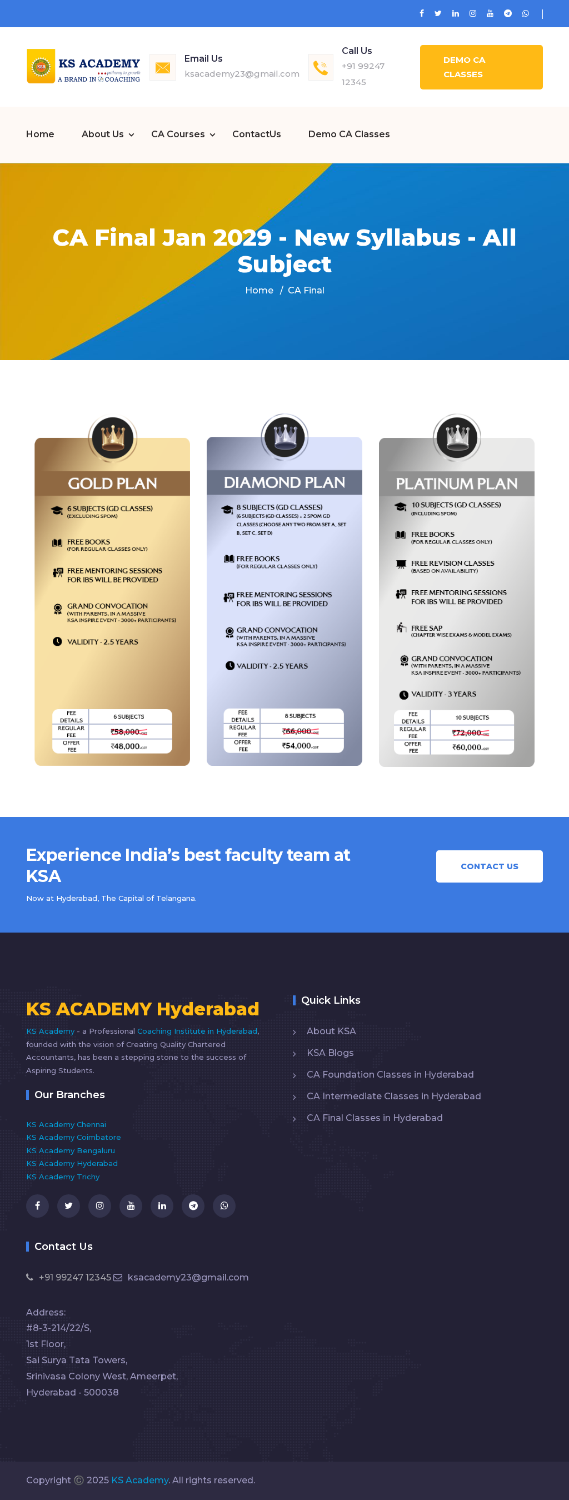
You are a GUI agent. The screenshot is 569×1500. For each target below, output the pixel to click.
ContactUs (256, 134)
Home (40, 134)
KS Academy (51, 1030)
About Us (103, 134)
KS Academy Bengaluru (70, 1150)
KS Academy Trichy (62, 1176)
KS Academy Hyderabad (72, 1163)
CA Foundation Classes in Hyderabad (390, 1074)
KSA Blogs (330, 1053)
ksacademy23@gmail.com (242, 73)
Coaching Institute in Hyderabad (197, 1030)
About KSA (331, 1031)
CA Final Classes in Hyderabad (375, 1118)
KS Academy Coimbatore (73, 1137)
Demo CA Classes (464, 66)
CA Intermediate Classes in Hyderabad (394, 1096)
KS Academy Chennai (66, 1124)
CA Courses (178, 134)
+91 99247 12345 (75, 1277)
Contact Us (489, 866)
